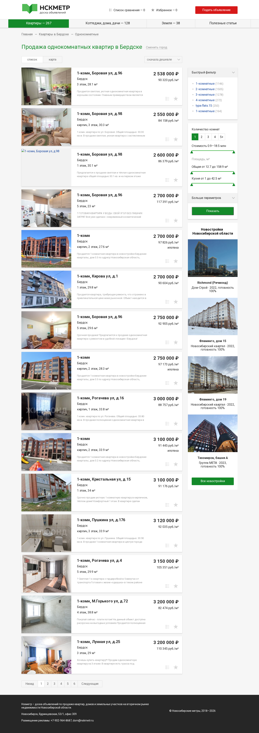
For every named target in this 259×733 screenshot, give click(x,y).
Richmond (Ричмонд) (212, 283)
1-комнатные (209, 83)
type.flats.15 (207, 105)
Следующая (90, 684)
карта (52, 59)
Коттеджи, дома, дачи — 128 (108, 23)
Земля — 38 (171, 23)
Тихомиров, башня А (213, 458)
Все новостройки (213, 481)
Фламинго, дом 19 (212, 399)
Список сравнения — (129, 10)
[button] (163, 59)
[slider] (191, 152)
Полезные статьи (223, 23)
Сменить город (156, 47)
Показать (212, 211)
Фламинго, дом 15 (212, 341)
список (32, 59)
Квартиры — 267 (38, 23)
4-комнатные (209, 100)
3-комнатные (209, 94)
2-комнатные (209, 89)
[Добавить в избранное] (175, 98)
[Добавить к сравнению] (167, 98)
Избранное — (166, 10)
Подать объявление (216, 10)
